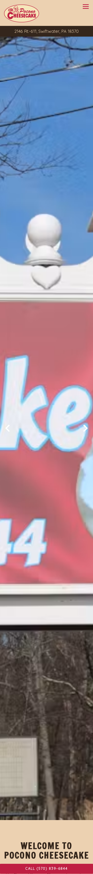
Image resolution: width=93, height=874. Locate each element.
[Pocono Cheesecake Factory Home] (22, 13)
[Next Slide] (85, 430)
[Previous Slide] (7, 430)
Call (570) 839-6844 (46, 868)
